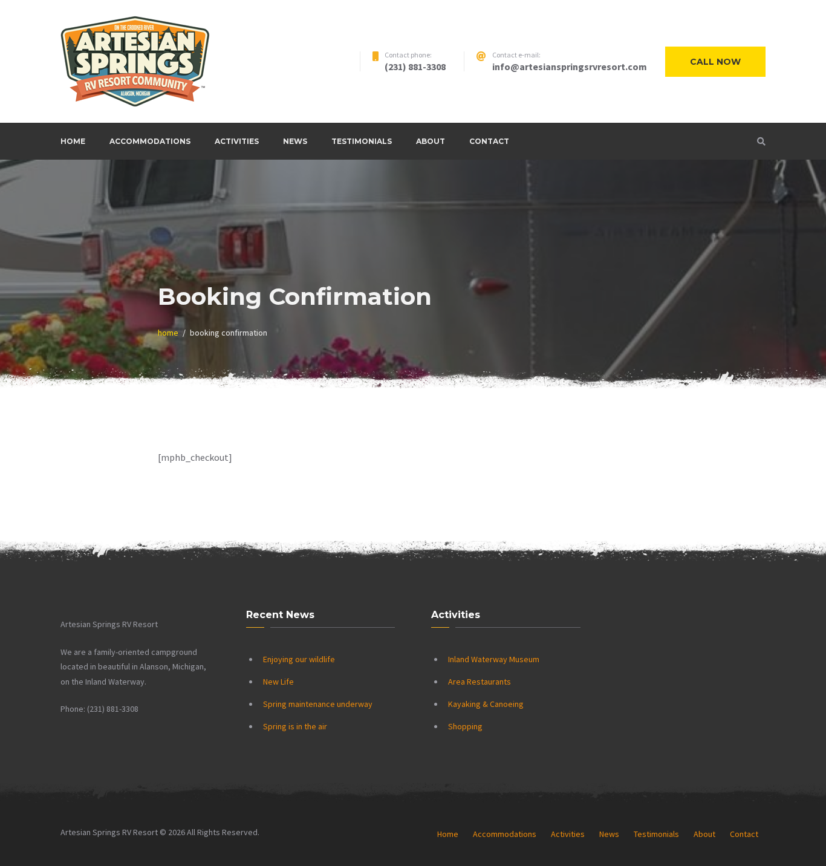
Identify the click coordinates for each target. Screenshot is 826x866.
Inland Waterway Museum (493, 659)
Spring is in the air (295, 726)
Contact (489, 141)
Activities (237, 141)
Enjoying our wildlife (299, 659)
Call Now (715, 61)
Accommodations (149, 141)
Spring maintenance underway (317, 703)
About (430, 141)
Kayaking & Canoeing (486, 703)
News (295, 141)
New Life (278, 681)
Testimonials (361, 141)
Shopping (465, 726)
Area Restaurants (479, 681)
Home (72, 141)
